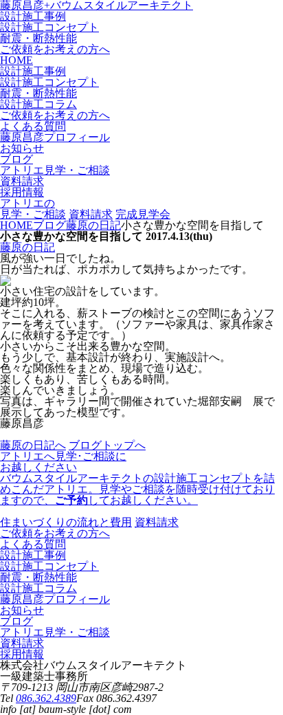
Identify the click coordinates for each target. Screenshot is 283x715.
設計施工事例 (33, 16)
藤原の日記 (27, 247)
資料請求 (91, 214)
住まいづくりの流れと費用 (66, 522)
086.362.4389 (46, 698)
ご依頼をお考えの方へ (55, 49)
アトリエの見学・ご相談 (33, 208)
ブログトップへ (107, 445)
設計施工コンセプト (49, 27)
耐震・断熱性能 (38, 38)
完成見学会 (142, 214)
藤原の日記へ (33, 445)
